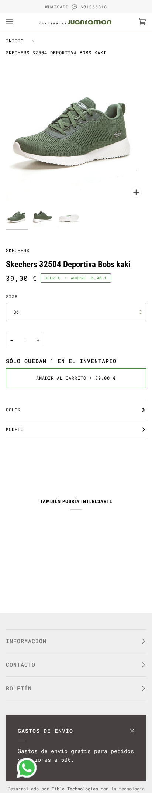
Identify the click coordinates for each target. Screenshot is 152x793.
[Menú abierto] (17, 22)
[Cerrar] (135, 727)
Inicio (15, 41)
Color (13, 410)
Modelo (15, 429)
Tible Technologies (75, 789)
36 (16, 312)
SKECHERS (18, 250)
